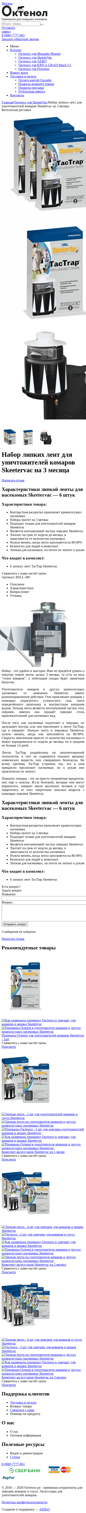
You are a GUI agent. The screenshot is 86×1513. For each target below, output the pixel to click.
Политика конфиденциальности (24, 1502)
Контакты (17, 95)
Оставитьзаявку (8, 29)
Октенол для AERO (32, 61)
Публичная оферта (31, 91)
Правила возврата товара (36, 84)
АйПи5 (44, 1509)
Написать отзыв (13, 480)
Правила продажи (31, 87)
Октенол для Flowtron (33, 69)
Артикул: (8, 577)
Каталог (16, 50)
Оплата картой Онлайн (35, 80)
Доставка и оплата (23, 76)
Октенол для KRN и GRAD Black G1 (44, 65)
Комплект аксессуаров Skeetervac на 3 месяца (34, 1377)
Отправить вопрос (14, 924)
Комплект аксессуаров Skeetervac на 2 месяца (34, 1264)
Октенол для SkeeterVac (35, 57)
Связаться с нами (22, 1410)
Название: (9, 894)
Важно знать (19, 72)
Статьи (15, 1457)
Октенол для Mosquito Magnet (39, 54)
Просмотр (9, 1046)
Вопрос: (7, 902)
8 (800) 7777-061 (13, 35)
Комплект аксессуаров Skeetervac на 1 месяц (33, 1152)
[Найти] (42, 24)
